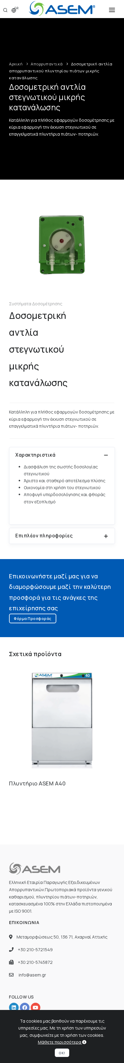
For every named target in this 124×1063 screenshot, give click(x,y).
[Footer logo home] (35, 868)
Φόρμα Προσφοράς (32, 618)
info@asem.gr (32, 975)
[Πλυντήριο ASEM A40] (62, 718)
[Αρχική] (62, 9)
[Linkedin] (14, 1007)
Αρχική (16, 64)
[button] (112, 9)
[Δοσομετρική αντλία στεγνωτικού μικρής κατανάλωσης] (62, 245)
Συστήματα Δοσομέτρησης (35, 304)
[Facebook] (24, 1007)
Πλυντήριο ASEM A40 (37, 783)
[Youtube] (35, 1007)
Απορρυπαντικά (47, 64)
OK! (62, 1053)
